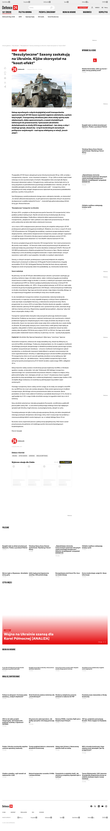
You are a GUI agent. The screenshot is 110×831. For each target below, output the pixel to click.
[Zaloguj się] (92, 7)
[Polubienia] (5, 68)
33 (5, 74)
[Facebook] (91, 806)
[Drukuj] (5, 78)
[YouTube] (102, 806)
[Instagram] (106, 806)
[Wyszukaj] (51, 7)
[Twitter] (95, 806)
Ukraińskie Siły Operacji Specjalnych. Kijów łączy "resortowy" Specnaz (42, 337)
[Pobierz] (5, 82)
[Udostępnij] (5, 87)
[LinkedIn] (98, 806)
